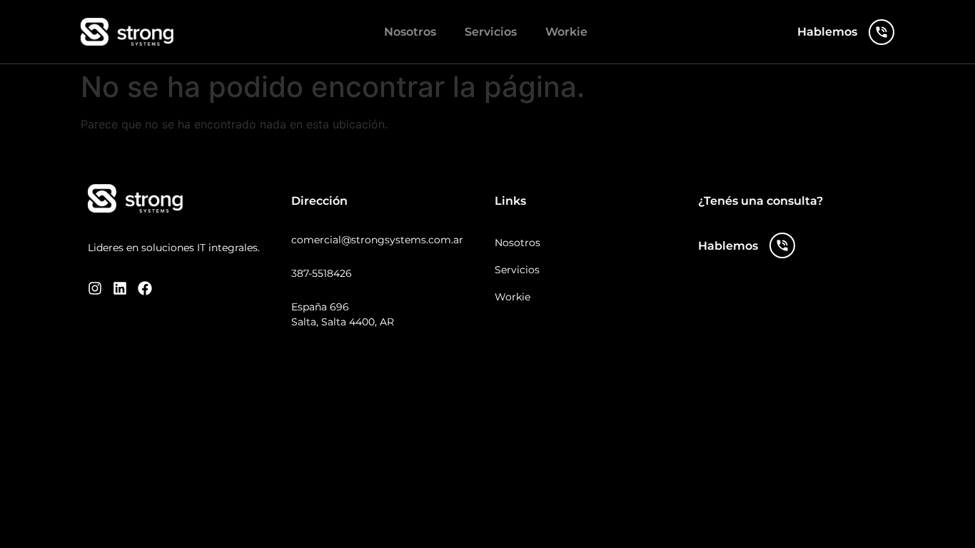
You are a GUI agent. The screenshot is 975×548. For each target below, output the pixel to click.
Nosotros (410, 32)
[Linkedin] (120, 288)
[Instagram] (95, 288)
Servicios (491, 32)
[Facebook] (145, 288)
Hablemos (827, 32)
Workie (566, 32)
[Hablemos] (881, 32)
